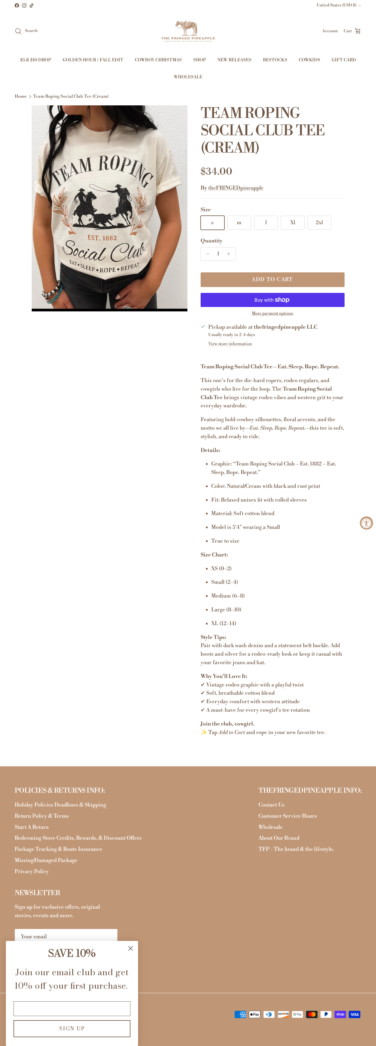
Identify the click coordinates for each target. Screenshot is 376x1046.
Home (21, 96)
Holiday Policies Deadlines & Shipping (60, 805)
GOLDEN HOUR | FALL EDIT (93, 60)
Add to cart (272, 279)
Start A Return (32, 827)
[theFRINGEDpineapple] (188, 31)
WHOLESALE (188, 77)
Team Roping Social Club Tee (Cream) (71, 96)
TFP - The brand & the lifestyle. (296, 849)
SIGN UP (72, 1028)
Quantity (211, 240)
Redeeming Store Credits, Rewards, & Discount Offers (78, 838)
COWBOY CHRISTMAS (158, 60)
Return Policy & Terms (42, 816)
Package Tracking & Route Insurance (58, 849)
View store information (230, 344)
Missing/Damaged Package (46, 860)
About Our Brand (278, 838)
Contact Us (271, 805)
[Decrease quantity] (206, 253)
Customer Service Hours (287, 816)
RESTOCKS (275, 60)
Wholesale (270, 827)
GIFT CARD (344, 60)
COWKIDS (309, 60)
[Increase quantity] (230, 253)
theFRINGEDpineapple (235, 188)
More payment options (272, 313)
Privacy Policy (32, 871)
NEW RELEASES (234, 60)
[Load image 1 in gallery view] (110, 208)
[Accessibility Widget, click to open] (366, 523)
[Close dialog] (130, 948)
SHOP (199, 60)
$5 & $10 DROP (35, 60)
